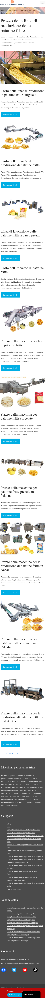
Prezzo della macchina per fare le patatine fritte (22, 343)
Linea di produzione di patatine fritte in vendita (25, 835)
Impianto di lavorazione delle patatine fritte (23, 829)
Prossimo (13, 753)
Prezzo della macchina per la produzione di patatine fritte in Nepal (22, 565)
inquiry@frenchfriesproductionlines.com (23, 963)
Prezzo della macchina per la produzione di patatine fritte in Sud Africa (22, 717)
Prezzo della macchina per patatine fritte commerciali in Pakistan (21, 643)
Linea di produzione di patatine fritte (21, 832)
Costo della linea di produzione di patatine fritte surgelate (22, 92)
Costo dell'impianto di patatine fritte (22, 269)
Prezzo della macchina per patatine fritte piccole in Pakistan (19, 491)
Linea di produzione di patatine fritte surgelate (25, 856)
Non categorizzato (14, 889)
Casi (8, 826)
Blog (9, 823)
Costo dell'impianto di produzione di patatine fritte (20, 162)
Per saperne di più (10, 114)
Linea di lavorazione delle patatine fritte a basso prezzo (20, 233)
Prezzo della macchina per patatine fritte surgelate (19, 416)
